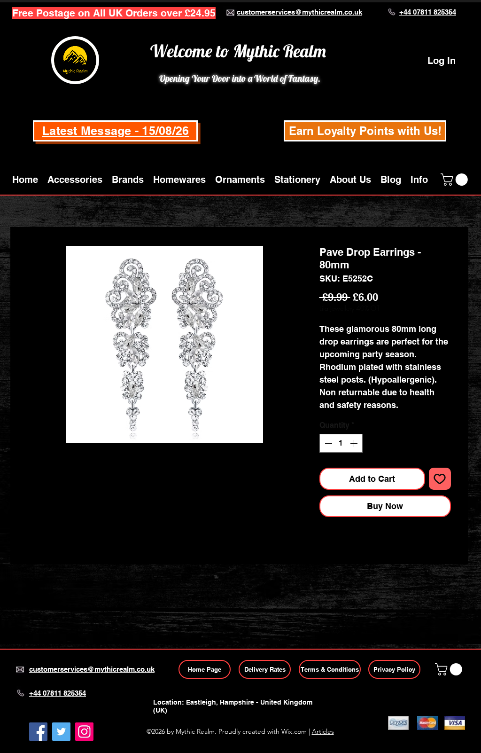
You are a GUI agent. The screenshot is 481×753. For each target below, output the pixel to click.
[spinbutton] (341, 443)
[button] (75, 180)
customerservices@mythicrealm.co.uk (299, 12)
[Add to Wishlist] (440, 479)
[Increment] (354, 443)
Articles (323, 731)
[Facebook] (38, 731)
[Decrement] (327, 443)
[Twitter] (61, 731)
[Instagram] (84, 731)
